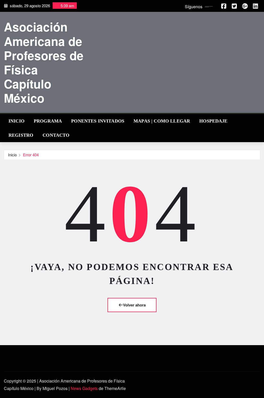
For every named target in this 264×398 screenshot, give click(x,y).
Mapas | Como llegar (162, 121)
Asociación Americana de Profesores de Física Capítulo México (44, 62)
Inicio (16, 121)
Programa (48, 121)
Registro (21, 135)
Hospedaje (213, 121)
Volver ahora (134, 305)
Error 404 (31, 154)
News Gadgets (84, 388)
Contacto (56, 135)
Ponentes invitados (97, 121)
